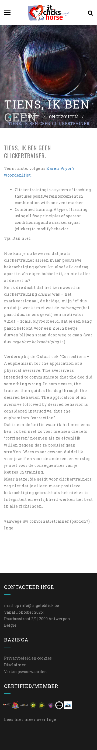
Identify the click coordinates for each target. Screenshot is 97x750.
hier (19, 719)
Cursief (30, 116)
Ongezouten (63, 116)
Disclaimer (15, 664)
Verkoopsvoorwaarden (25, 671)
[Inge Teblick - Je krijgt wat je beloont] (49, 12)
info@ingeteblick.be (39, 605)
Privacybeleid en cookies (28, 658)
